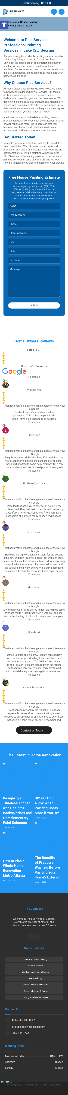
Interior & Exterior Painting (35, 959)
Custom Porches (35, 965)
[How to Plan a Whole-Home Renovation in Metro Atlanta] (18, 844)
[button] (4, 25)
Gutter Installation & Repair (36, 991)
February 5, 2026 (9, 880)
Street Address (18, 233)
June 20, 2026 (8, 828)
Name (13, 206)
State (12, 251)
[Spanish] (9, 1082)
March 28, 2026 (41, 818)
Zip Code (15, 260)
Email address (18, 215)
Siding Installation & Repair (35, 997)
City (12, 242)
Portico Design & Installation (36, 984)
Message (15, 269)
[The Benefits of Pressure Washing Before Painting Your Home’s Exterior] (50, 837)
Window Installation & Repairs (35, 972)
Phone (14, 224)
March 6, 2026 (40, 882)
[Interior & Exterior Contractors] (13, 12)
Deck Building (35, 978)
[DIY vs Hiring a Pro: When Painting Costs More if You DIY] (50, 778)
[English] (3, 1082)
